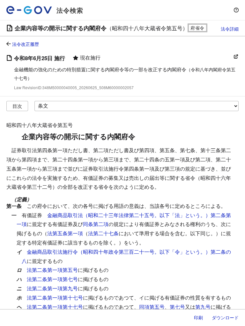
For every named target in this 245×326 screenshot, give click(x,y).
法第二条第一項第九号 (52, 288)
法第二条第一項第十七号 (55, 297)
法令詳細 (230, 28)
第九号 (203, 306)
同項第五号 (152, 306)
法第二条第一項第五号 (52, 269)
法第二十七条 (103, 233)
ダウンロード (225, 317)
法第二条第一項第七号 (52, 279)
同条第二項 (95, 224)
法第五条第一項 (65, 233)
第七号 (177, 306)
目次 (17, 106)
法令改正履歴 (25, 44)
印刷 (198, 317)
